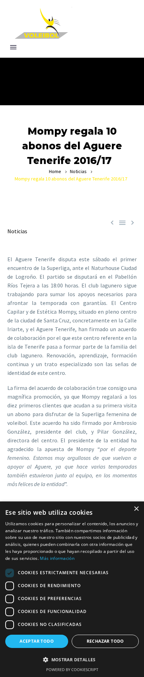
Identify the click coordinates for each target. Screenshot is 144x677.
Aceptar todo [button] (37, 641)
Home (55, 171)
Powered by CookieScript (72, 669)
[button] (72, 659)
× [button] (136, 509)
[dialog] (72, 589)
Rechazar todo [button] (105, 641)
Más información (57, 558)
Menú (13, 47)
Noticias (78, 171)
